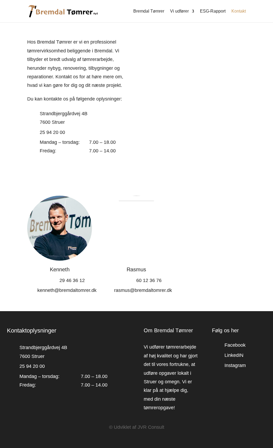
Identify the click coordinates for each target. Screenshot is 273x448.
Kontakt (238, 11)
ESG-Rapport (213, 11)
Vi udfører (179, 11)
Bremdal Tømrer (148, 11)
